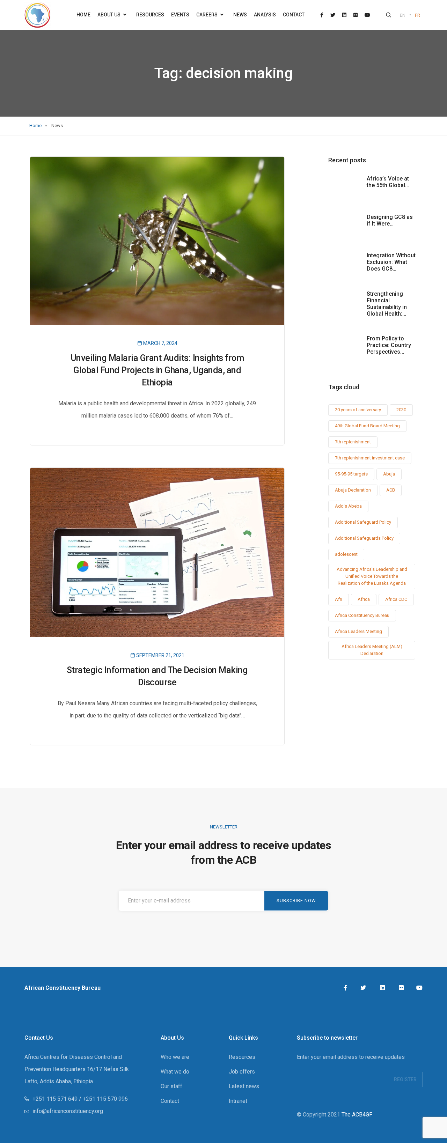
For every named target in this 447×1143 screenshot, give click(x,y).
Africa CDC (396, 599)
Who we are (175, 1057)
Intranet (238, 1101)
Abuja (389, 474)
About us (109, 14)
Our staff (171, 1086)
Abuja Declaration (353, 490)
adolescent (346, 554)
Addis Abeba (348, 506)
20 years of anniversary (358, 409)
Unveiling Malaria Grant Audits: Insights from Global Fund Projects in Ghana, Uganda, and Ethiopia (157, 370)
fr (417, 15)
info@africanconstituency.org (67, 1111)
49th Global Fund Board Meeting (367, 425)
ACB (390, 490)
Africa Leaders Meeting (358, 631)
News (240, 14)
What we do (175, 1071)
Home (83, 14)
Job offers (242, 1071)
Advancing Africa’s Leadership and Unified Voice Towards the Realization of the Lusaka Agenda (372, 576)
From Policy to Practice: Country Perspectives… (389, 345)
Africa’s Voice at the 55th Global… (388, 182)
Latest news (244, 1086)
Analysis (265, 14)
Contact (294, 14)
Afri (338, 599)
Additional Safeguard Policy (363, 522)
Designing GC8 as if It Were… (390, 220)
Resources (150, 14)
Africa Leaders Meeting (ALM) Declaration (372, 650)
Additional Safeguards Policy (364, 538)
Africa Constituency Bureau (362, 615)
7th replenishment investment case (370, 457)
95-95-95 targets (351, 474)
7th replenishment (353, 441)
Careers (207, 14)
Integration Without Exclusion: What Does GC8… (391, 262)
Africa (364, 599)
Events (180, 14)
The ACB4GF (357, 1114)
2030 (401, 409)
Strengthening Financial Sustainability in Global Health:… (387, 303)
